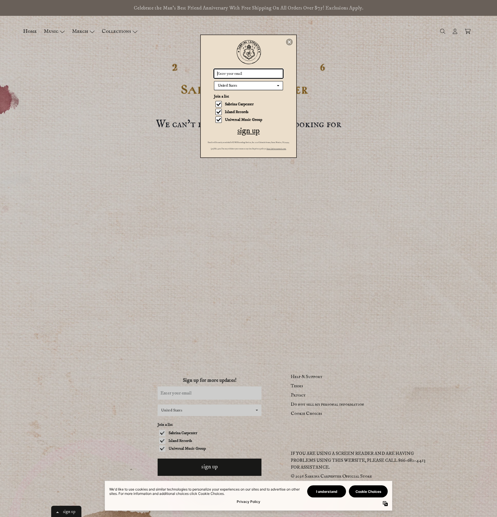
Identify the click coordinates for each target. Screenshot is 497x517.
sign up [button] (248, 131)
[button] (289, 42)
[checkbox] (249, 104)
